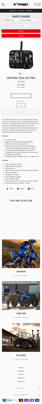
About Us (21, 378)
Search (21, 367)
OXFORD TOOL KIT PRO (21, 96)
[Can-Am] (21, 295)
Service (21, 374)
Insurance (21, 371)
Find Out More (21, 275)
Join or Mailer (21, 395)
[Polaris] (21, 337)
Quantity (21, 101)
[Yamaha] (21, 253)
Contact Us (21, 381)
